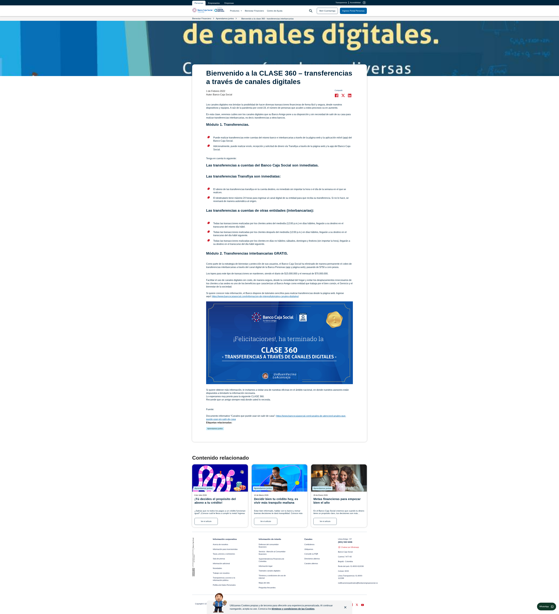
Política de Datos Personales (224, 585)
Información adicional (221, 564)
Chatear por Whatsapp (350, 547)
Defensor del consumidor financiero (269, 545)
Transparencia (341, 3)
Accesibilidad (355, 3)
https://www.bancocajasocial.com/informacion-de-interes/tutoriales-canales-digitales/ (255, 296)
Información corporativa (225, 539)
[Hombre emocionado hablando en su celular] (279, 478)
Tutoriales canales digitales (269, 571)
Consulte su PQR (311, 554)
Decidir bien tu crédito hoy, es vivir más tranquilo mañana (276, 500)
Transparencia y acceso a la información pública (224, 579)
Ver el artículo (206, 521)
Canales (308, 539)
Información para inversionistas (225, 549)
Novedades (217, 568)
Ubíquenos (308, 549)
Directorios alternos (312, 559)
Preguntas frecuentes (267, 588)
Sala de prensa (219, 559)
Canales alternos (311, 564)
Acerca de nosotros (220, 544)
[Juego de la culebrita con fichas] (220, 478)
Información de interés (270, 539)
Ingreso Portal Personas (353, 11)
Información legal (265, 566)
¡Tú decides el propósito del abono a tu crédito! (215, 500)
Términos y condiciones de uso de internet (272, 577)
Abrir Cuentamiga (327, 11)
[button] (337, 95)
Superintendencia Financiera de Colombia (271, 560)
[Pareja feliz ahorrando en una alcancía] (339, 478)
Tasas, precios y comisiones (224, 554)
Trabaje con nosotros (221, 573)
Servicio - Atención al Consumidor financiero (272, 553)
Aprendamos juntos (215, 429)
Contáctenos (309, 544)
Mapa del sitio (264, 583)
